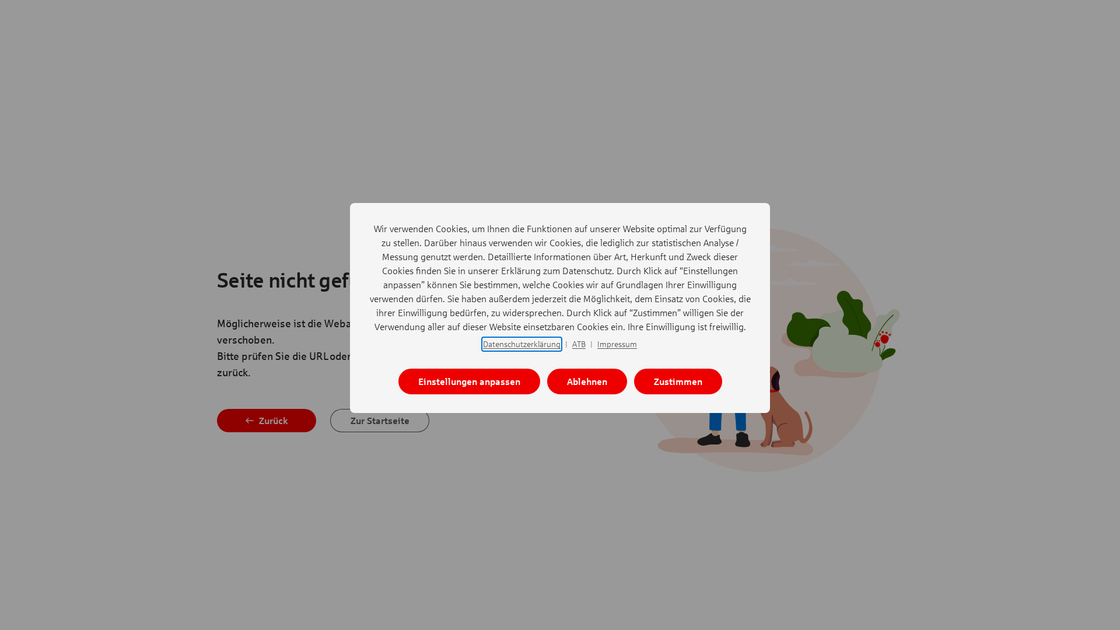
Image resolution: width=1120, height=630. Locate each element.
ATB (579, 344)
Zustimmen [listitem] (678, 381)
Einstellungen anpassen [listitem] (469, 381)
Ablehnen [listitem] (587, 381)
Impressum (617, 344)
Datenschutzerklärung (522, 344)
